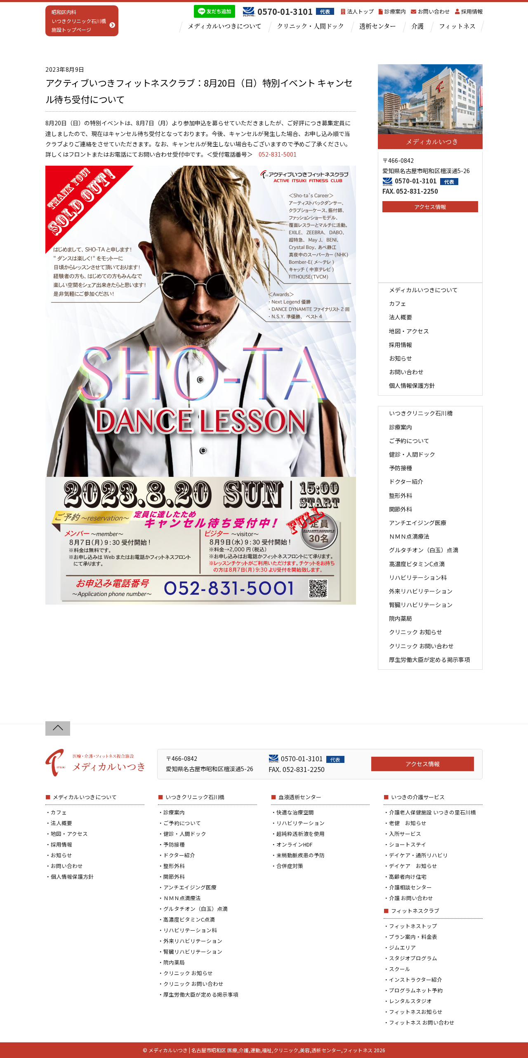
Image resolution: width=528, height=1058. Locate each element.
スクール (399, 969)
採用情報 (472, 11)
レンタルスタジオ (410, 1001)
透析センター (377, 25)
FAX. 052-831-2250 (410, 191)
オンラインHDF (294, 844)
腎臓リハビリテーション (421, 605)
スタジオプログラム (413, 958)
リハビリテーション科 (418, 577)
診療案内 (395, 11)
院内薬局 (400, 618)
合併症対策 (289, 866)
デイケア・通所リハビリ (418, 855)
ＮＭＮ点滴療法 (409, 536)
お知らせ (400, 358)
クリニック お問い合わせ (421, 646)
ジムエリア (402, 947)
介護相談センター (410, 887)
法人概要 (400, 317)
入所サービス (405, 833)
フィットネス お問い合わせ (422, 1022)
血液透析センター (299, 797)
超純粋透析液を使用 (300, 833)
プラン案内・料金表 (413, 937)
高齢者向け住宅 (408, 876)
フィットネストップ (413, 926)
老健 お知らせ (408, 823)
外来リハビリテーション (421, 591)
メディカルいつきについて (225, 25)
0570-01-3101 (424, 180)
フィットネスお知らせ (416, 1012)
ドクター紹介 (406, 481)
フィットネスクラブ (415, 911)
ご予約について (409, 440)
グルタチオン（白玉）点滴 (423, 550)
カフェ (397, 303)
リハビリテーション (300, 823)
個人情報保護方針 (412, 385)
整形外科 (400, 495)
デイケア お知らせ (413, 866)
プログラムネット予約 (416, 990)
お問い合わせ (434, 11)
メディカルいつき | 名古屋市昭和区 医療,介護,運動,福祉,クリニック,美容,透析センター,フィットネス (260, 1049)
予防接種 (400, 468)
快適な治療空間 (295, 812)
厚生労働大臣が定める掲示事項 (429, 659)
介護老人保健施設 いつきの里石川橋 (432, 812)
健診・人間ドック (412, 454)
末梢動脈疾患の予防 (300, 855)
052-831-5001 (278, 154)
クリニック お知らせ (415, 632)
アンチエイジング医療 (417, 522)
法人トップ (360, 11)
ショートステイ (408, 844)
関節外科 (400, 509)
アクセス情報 (430, 207)
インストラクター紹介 (415, 979)
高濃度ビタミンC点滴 (417, 564)
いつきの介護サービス (418, 797)
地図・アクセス (409, 331)
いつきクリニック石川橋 (421, 413)
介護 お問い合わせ (411, 898)
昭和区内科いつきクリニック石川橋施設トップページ (79, 20)
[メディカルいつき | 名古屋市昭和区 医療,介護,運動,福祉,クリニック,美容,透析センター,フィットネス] (94, 773)
